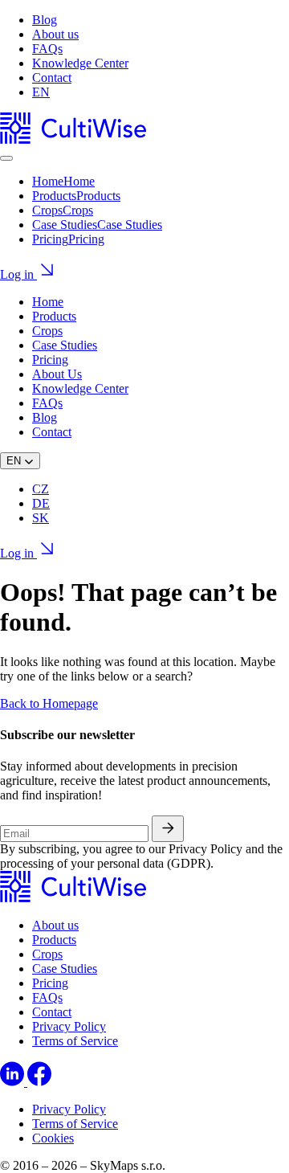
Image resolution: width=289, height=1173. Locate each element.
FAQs (47, 48)
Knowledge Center (80, 63)
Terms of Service (75, 1041)
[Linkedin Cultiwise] (13, 1082)
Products (54, 316)
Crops (47, 330)
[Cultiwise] (73, 139)
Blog (44, 20)
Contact (51, 77)
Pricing (50, 359)
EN (41, 92)
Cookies (53, 1138)
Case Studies (64, 345)
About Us (57, 374)
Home (47, 302)
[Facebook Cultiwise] (39, 1082)
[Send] (168, 828)
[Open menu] (6, 158)
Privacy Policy (69, 1026)
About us (55, 34)
